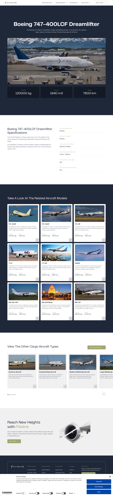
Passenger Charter (32, 472)
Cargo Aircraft (58, 469)
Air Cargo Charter (31, 469)
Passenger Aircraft (60, 472)
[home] (10, 3)
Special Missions (46, 469)
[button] (47, 3)
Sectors (44, 472)
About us (72, 469)
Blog (71, 472)
